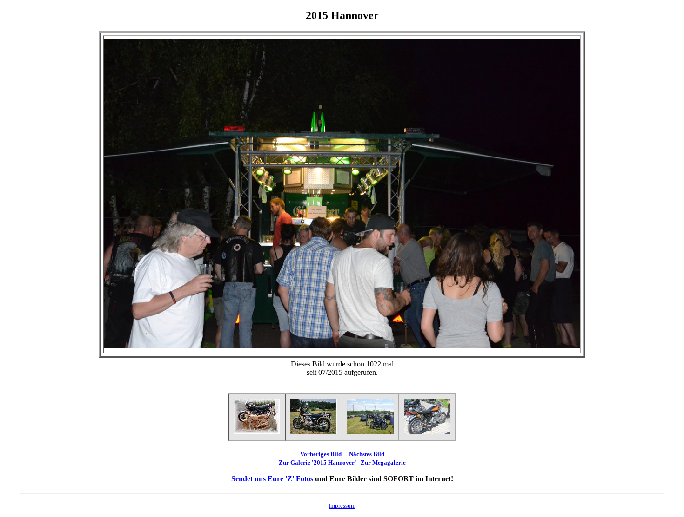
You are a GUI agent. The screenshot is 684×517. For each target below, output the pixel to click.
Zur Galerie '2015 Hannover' (317, 462)
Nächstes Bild (366, 454)
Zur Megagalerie (383, 462)
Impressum (342, 505)
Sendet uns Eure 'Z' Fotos (272, 479)
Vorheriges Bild (321, 454)
